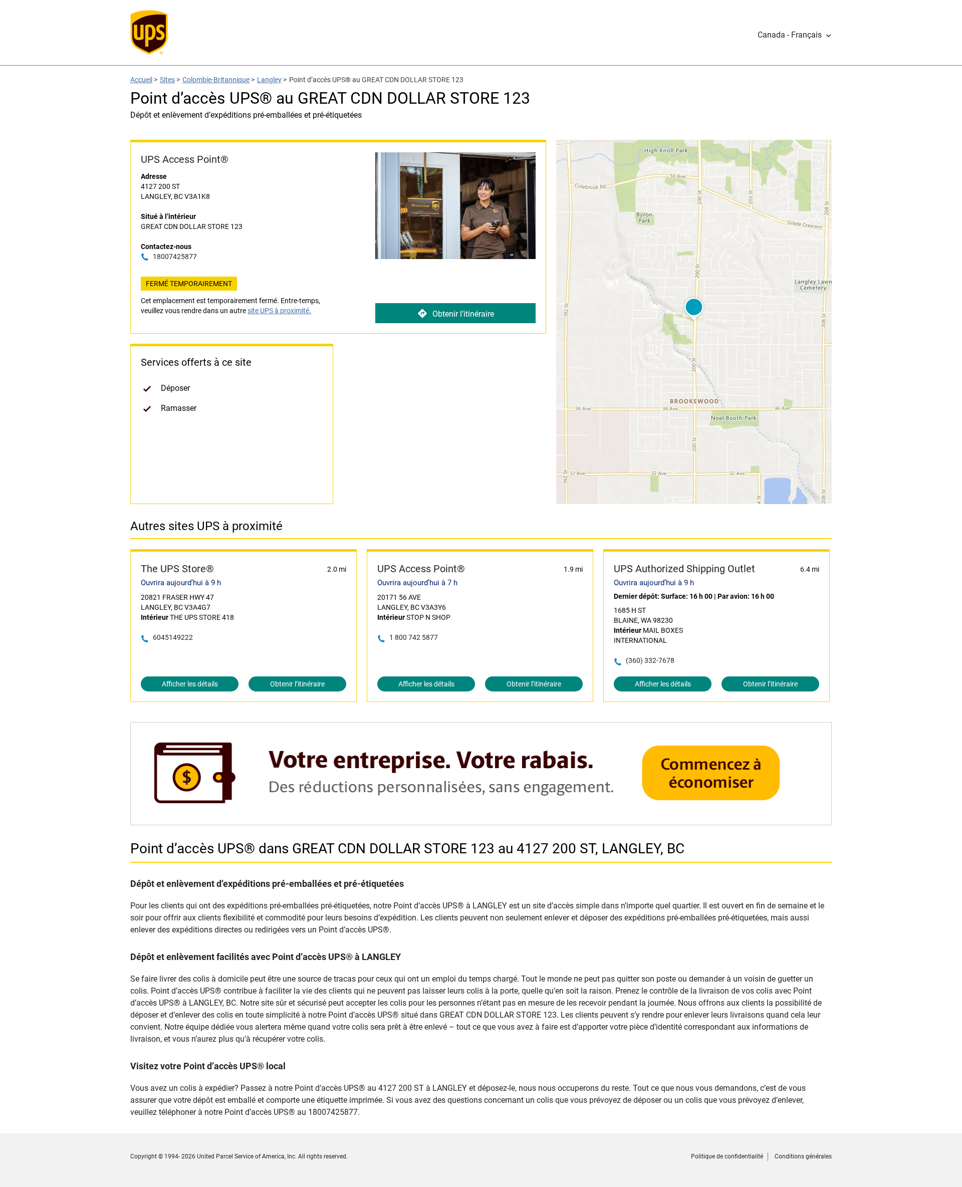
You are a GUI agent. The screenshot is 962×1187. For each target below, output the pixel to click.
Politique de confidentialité (727, 1156)
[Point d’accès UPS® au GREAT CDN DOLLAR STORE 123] (481, 820)
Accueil (141, 80)
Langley (269, 80)
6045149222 (173, 637)
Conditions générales (803, 1156)
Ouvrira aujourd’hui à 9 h (181, 582)
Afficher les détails (190, 684)
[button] (795, 35)
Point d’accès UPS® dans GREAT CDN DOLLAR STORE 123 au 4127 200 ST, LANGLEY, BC (407, 848)
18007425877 (175, 257)
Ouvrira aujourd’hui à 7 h (417, 582)
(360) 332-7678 (650, 660)
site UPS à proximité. (279, 311)
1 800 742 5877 (413, 637)
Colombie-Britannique (216, 80)
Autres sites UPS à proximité (206, 526)
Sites (167, 80)
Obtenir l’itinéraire (463, 314)
